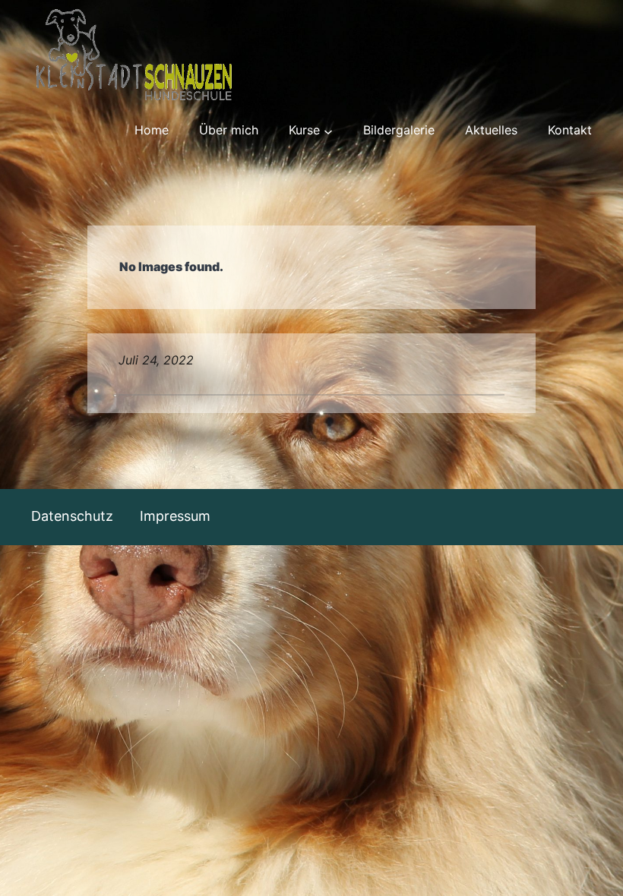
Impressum (175, 516)
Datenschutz (72, 516)
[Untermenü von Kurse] (328, 130)
